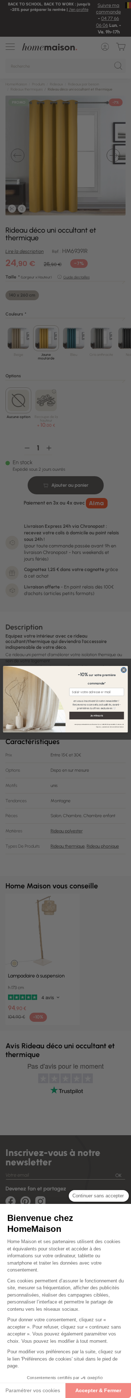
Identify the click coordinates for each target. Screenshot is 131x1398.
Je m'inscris (96, 715)
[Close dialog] (123, 669)
